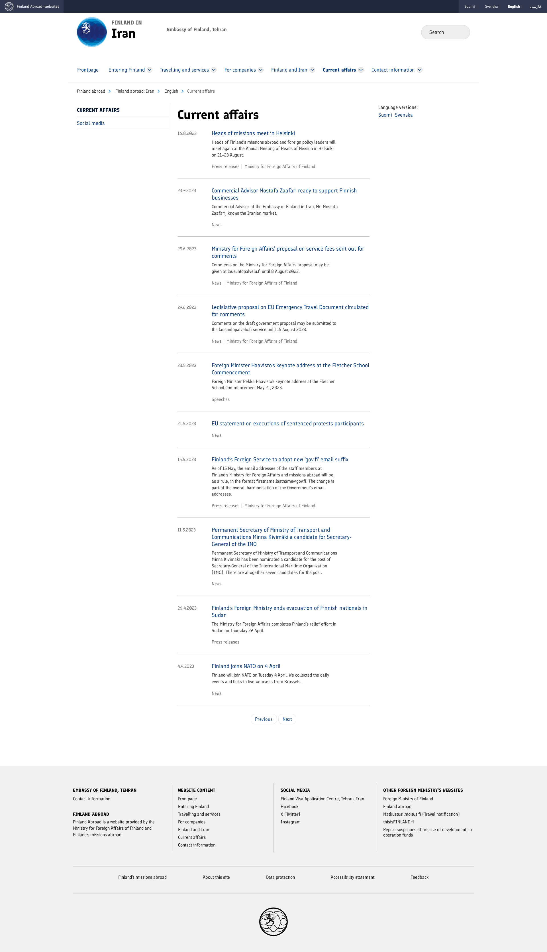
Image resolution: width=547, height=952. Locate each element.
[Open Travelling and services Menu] (213, 70)
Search (461, 32)
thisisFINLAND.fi (398, 822)
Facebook (290, 806)
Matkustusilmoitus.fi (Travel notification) (421, 814)
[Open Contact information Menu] (419, 70)
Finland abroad (91, 91)
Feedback (420, 877)
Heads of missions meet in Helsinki (253, 133)
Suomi (470, 6)
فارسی (535, 6)
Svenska (491, 6)
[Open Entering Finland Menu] (149, 70)
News (216, 224)
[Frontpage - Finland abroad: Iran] (92, 31)
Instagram (291, 822)
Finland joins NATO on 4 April (246, 666)
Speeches (221, 399)
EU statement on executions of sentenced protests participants (288, 423)
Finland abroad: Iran (134, 91)
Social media (91, 123)
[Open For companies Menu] (260, 70)
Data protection (280, 877)
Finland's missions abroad (142, 877)
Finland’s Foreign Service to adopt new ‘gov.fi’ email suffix (280, 459)
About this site (216, 877)
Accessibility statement (352, 877)
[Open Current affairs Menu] (361, 70)
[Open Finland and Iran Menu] (312, 70)
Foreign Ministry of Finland (408, 798)
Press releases (225, 166)
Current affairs (98, 110)
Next (287, 719)
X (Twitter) (290, 814)
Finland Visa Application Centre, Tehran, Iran (322, 798)
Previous (264, 719)
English (170, 91)
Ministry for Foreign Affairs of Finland (279, 166)
